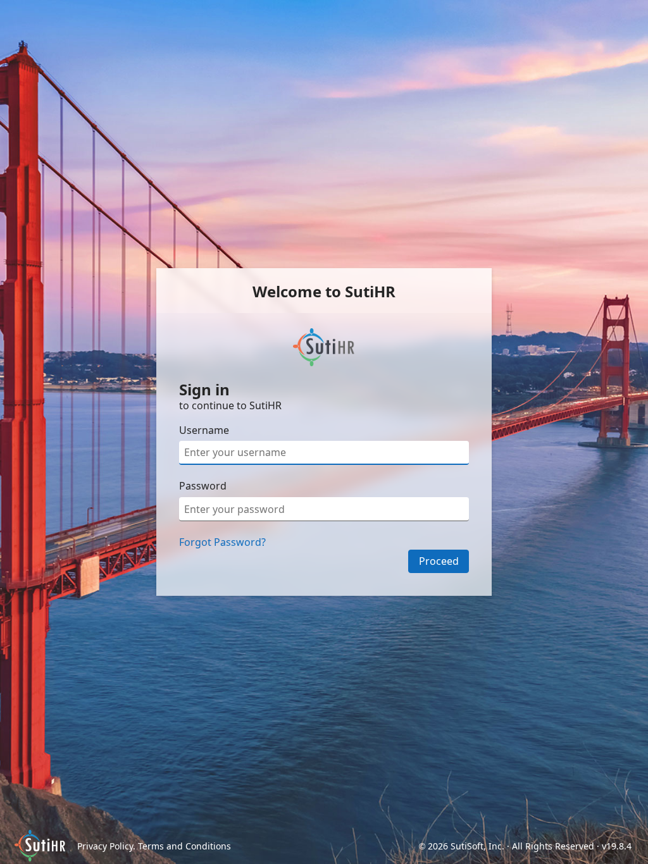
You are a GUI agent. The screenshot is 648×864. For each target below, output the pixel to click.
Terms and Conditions (184, 846)
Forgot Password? (222, 542)
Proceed (439, 561)
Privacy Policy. (107, 846)
